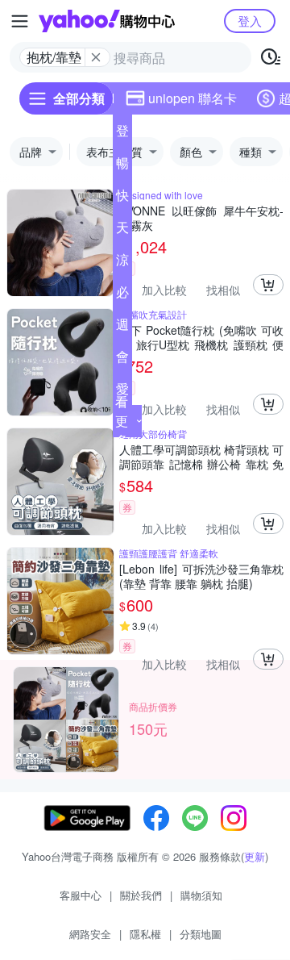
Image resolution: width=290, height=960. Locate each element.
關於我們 (141, 895)
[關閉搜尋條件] (96, 57)
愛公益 (122, 392)
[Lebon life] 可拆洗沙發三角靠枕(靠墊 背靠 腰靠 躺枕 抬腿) (201, 576)
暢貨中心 (122, 166)
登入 (250, 20)
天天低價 (122, 231)
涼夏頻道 (122, 263)
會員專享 (122, 360)
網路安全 (90, 933)
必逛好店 (122, 295)
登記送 (122, 134)
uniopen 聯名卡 (192, 98)
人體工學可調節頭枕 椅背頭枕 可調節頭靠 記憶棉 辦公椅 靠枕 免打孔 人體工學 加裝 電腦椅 (201, 456)
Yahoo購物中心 (107, 21)
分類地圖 (201, 933)
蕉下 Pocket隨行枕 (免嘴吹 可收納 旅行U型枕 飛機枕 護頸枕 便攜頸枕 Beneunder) (201, 337)
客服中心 (81, 895)
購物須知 (201, 895)
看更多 (121, 420)
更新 (254, 856)
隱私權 (145, 933)
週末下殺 (122, 327)
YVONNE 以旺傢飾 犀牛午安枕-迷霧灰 (201, 217)
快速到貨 (122, 198)
